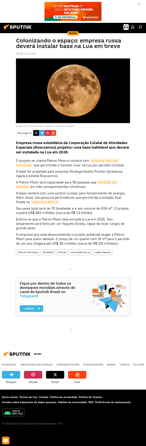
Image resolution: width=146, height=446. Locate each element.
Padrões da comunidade (72, 402)
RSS (91, 402)
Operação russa (67, 364)
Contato (43, 397)
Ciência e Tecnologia (28, 252)
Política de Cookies (90, 397)
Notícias (62, 252)
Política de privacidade (63, 397)
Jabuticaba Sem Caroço (36, 364)
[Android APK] (13, 413)
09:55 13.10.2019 (26, 53)
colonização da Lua (80, 252)
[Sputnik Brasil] (18, 30)
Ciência (124, 364)
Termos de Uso (28, 397)
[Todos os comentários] (6, 440)
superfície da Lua (45, 202)
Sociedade (48, 252)
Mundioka (9, 364)
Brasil (111, 364)
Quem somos (10, 397)
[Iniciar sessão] (132, 27)
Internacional (93, 364)
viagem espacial (102, 252)
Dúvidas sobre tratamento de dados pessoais (29, 402)
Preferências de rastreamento (113, 402)
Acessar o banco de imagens (60, 126)
